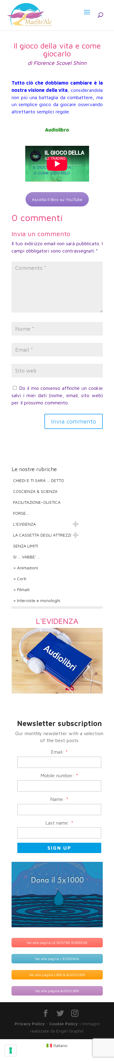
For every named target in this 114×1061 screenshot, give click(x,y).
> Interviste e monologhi (36, 600)
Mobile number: (59, 775)
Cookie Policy (63, 1023)
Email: (59, 752)
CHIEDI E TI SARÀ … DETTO (38, 480)
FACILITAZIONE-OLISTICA (36, 502)
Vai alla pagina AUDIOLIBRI (57, 991)
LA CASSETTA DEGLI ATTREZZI (42, 534)
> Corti (19, 578)
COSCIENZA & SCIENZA (35, 491)
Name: (59, 799)
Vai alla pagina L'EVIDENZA (57, 959)
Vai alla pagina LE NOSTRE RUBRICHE (57, 943)
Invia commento (73, 421)
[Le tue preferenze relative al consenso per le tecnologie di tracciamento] (10, 1050)
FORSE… (21, 513)
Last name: (59, 822)
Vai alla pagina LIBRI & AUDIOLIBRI (57, 975)
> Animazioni (25, 567)
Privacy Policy (30, 1023)
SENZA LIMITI (25, 545)
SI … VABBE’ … (26, 556)
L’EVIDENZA (24, 524)
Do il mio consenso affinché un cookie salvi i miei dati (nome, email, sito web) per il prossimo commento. (57, 395)
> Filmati (21, 589)
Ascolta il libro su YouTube (57, 199)
